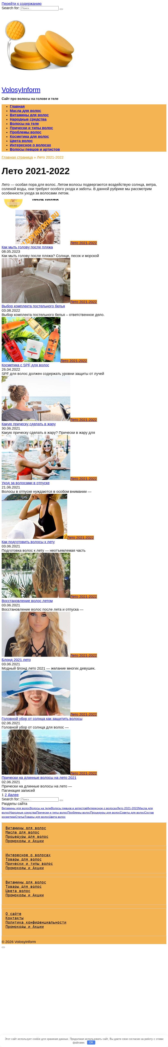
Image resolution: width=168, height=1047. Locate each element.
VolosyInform (21, 90)
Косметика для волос (29, 136)
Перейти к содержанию (22, 4)
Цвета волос (21, 141)
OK (91, 1042)
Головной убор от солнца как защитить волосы (42, 719)
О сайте (13, 914)
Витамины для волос (29, 115)
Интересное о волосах (30, 145)
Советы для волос (132, 812)
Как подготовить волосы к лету (28, 542)
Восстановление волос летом (27, 601)
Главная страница (17, 157)
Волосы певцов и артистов (35, 149)
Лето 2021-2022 (127, 808)
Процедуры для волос (105, 812)
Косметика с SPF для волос (25, 365)
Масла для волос (25, 111)
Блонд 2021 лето (16, 660)
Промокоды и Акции (25, 841)
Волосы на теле (24, 124)
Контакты (15, 918)
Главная (17, 106)
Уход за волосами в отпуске (26, 483)
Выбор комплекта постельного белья (33, 306)
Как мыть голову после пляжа (27, 247)
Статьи (20, 816)
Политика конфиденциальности (36, 922)
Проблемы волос (25, 132)
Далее (13, 795)
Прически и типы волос (31, 128)
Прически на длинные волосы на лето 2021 (39, 778)
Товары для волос (37, 816)
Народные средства (28, 119)
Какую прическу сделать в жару (29, 424)
